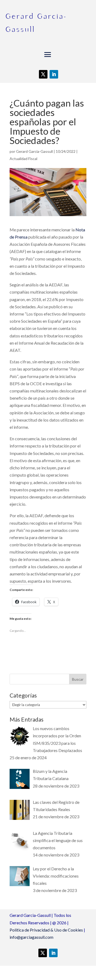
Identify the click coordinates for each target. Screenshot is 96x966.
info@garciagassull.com (31, 937)
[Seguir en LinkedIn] (54, 74)
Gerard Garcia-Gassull (34, 151)
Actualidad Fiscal (23, 158)
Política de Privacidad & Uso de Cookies (46, 929)
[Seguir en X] (43, 74)
